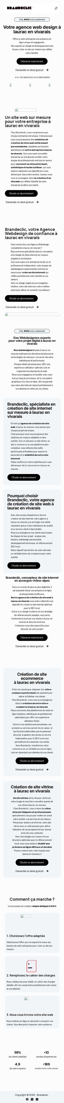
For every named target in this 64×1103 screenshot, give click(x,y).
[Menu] (56, 8)
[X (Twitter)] (32, 1099)
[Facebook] (27, 1099)
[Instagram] (37, 1099)
